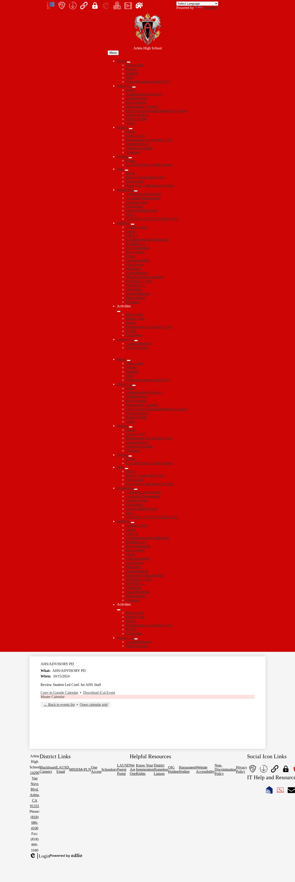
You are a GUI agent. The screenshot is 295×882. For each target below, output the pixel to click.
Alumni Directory (139, 343)
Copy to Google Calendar (59, 693)
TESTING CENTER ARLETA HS (152, 219)
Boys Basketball (138, 248)
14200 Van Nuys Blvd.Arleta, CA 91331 (35, 789)
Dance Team (135, 318)
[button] (122, 359)
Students (132, 73)
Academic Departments (143, 198)
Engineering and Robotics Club (149, 140)
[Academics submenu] (136, 191)
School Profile (136, 119)
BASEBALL (136, 244)
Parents (131, 69)
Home (130, 90)
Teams (131, 231)
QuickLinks (134, 65)
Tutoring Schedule (139, 148)
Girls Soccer (135, 264)
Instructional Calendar (142, 107)
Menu (113, 52)
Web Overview (137, 348)
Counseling (134, 206)
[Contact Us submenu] (136, 340)
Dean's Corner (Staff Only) (145, 177)
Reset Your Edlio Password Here (150, 185)
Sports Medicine (138, 294)
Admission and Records (143, 194)
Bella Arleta (134, 314)
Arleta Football (137, 273)
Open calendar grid (94, 705)
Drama (131, 323)
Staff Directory (137, 98)
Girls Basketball (137, 260)
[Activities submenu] (119, 311)
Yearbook (133, 152)
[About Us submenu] (134, 87)
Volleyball (133, 289)
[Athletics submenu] (132, 224)
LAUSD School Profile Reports (149, 165)
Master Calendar (53, 697)
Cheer (130, 256)
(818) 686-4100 (34, 822)
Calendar (132, 302)
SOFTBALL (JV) (139, 281)
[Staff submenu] (126, 170)
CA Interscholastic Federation (147, 240)
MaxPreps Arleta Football (144, 277)
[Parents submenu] (130, 157)
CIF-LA (132, 235)
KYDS (131, 331)
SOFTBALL (135, 285)
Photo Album (135, 298)
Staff (129, 77)
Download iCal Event (99, 693)
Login (40, 856)
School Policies (137, 115)
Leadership (134, 335)
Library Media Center (142, 210)
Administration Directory (144, 94)
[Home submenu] (128, 62)
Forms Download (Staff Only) (148, 82)
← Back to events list (59, 705)
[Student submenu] (131, 128)
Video (130, 123)
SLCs (130, 215)
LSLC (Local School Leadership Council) (156, 111)
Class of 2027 (136, 136)
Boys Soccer (135, 252)
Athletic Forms (137, 227)
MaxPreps (133, 269)
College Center (137, 202)
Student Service (137, 144)
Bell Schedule (136, 102)
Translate (210, 8)
